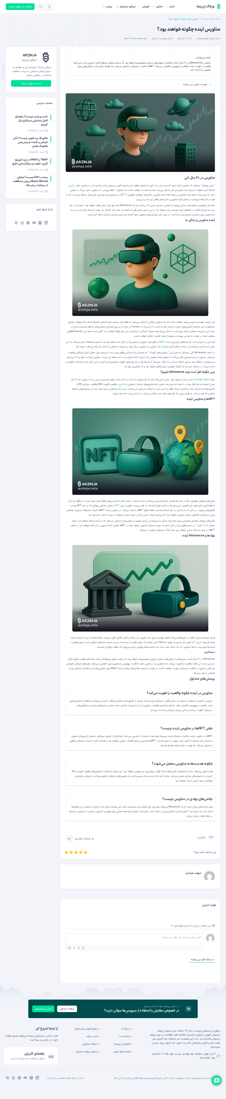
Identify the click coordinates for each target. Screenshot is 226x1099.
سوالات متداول (67, 1009)
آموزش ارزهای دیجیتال (206, 38)
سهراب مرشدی (193, 873)
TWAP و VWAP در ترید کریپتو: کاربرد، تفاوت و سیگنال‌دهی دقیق (30, 162)
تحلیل (159, 7)
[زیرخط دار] (78, 948)
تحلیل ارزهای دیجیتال (86, 1051)
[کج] (74, 948)
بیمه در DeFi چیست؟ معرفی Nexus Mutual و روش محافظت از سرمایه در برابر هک (30, 181)
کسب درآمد (91, 1036)
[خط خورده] (83, 948)
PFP (117, 505)
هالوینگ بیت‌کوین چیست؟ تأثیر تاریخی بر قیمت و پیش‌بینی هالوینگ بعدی (30, 142)
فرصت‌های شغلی (121, 1051)
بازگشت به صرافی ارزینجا (20, 6)
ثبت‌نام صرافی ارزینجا (31, 83)
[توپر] (69, 948)
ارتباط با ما (124, 1036)
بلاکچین (122, 384)
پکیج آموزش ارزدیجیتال (86, 1029)
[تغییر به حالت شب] (49, 6)
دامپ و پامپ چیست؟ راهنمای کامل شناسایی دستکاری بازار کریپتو (31, 121)
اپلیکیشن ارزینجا (122, 1044)
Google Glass (202, 379)
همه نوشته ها (207, 19)
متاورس (71, 185)
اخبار (172, 7)
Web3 (162, 342)
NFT (124, 195)
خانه (218, 19)
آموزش (145, 7)
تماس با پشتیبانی (43, 1009)
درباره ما (126, 1029)
